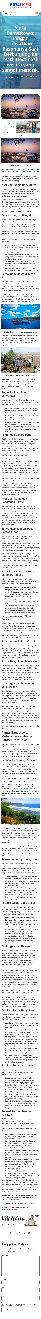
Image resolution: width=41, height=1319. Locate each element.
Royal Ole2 (32, 1203)
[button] (3, 127)
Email (4, 1287)
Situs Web (5, 1295)
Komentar (5, 1255)
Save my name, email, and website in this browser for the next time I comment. (19, 1304)
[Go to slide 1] (19, 135)
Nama (4, 1279)
